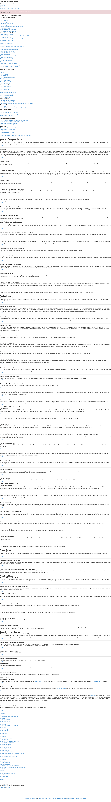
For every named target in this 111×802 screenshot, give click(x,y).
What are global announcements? (7, 77)
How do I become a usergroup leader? (8, 92)
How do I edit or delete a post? (7, 51)
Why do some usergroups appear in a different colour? (12, 94)
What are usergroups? (5, 89)
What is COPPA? (4, 20)
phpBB (26, 259)
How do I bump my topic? (5, 68)
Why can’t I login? (4, 25)
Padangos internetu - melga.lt (44, 798)
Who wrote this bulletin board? (7, 132)
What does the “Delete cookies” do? (8, 31)
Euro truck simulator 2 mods (79, 798)
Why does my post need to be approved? (9, 66)
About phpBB (97, 681)
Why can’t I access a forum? (6, 58)
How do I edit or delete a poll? (7, 57)
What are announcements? (6, 78)
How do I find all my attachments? (7, 129)
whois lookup (93, 695)
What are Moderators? (5, 88)
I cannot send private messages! (7, 100)
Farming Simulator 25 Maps (31, 798)
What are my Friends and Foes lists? (8, 106)
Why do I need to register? (6, 19)
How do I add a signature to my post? (8, 52)
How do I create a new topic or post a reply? (10, 49)
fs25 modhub (70, 798)
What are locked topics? (5, 82)
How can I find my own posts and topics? (9, 117)
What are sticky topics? (5, 80)
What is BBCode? (4, 71)
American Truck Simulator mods (59, 798)
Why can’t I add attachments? (6, 60)
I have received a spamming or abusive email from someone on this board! (17, 103)
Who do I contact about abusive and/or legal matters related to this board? (16, 135)
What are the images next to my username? (10, 42)
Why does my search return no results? (9, 112)
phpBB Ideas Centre (61, 688)
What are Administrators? (5, 86)
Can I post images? (4, 75)
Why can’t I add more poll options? (8, 55)
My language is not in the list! (6, 40)
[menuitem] (1, 7)
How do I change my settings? (7, 34)
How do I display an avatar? (6, 43)
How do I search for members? (7, 115)
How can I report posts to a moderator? (9, 63)
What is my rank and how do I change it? (9, 45)
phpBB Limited (37, 681)
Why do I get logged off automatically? (8, 29)
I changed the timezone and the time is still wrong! (11, 39)
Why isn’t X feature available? (7, 134)
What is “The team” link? (5, 97)
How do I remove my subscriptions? (8, 124)
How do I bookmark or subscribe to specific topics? (11, 121)
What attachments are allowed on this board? (10, 128)
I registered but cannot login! (6, 23)
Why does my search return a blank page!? (9, 114)
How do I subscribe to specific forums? (8, 123)
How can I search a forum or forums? (8, 111)
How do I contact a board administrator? (9, 137)
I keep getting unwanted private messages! (9, 101)
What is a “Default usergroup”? (7, 95)
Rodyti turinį (2, 5)
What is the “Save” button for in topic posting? (10, 65)
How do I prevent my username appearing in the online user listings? (15, 35)
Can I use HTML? (4, 72)
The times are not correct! (5, 37)
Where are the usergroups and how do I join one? (11, 91)
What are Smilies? (4, 74)
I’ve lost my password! (5, 28)
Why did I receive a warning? (6, 62)
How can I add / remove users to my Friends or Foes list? (13, 108)
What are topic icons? (5, 83)
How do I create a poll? (5, 54)
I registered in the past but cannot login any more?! (11, 26)
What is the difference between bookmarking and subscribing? (14, 120)
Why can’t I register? (4, 22)
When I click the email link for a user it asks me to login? (12, 46)
